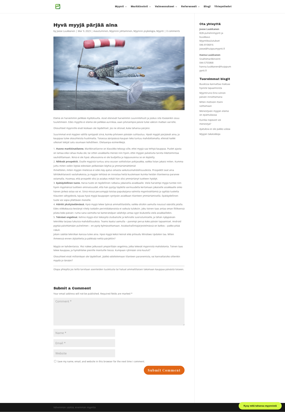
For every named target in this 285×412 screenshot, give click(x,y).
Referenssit (189, 6)
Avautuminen (100, 31)
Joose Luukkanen (66, 31)
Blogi (207, 6)
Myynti (119, 6)
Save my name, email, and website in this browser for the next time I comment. (101, 361)
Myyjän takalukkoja (209, 134)
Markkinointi (139, 6)
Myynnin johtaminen (120, 31)
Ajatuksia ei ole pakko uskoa (214, 128)
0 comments (173, 31)
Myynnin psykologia (144, 31)
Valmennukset (164, 6)
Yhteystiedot (223, 6)
